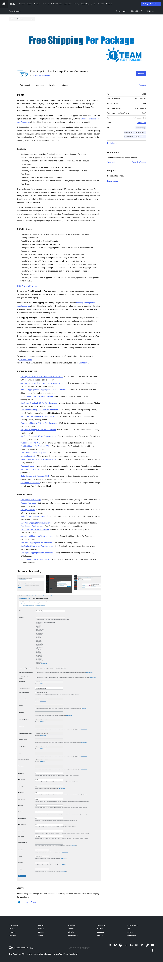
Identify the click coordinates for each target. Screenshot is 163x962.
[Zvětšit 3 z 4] (98, 578)
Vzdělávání (72, 925)
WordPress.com (132, 925)
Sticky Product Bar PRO (30, 469)
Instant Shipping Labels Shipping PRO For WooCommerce (44, 390)
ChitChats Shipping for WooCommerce (36, 543)
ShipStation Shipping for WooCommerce (37, 546)
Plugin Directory (15, 11)
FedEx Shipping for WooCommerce (35, 559)
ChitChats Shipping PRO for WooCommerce (38, 436)
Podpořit (100, 932)
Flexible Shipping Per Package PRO (35, 446)
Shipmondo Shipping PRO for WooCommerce (39, 423)
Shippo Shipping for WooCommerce (35, 529)
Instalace (53, 85)
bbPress (130, 932)
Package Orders (27, 466)
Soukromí (12, 936)
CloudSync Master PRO (30, 482)
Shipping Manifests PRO (30, 443)
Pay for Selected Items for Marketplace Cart (39, 459)
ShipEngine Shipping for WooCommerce (37, 553)
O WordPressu (14, 925)
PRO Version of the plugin (27, 286)
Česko (32, 948)
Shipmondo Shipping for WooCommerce (37, 536)
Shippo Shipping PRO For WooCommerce (37, 416)
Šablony (41, 929)
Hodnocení (39, 85)
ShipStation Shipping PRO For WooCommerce (39, 410)
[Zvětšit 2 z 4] (69, 578)
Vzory (40, 936)
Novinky (12, 929)
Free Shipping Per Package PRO (34, 453)
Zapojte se (101, 925)
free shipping (140, 128)
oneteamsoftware (42, 75)
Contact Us (83, 363)
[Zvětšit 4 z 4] (98, 597)
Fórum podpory (113, 181)
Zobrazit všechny (139, 162)
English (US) (141, 123)
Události (100, 929)
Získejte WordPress (151, 4)
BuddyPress (131, 936)
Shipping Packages (28, 503)
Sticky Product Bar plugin (31, 500)
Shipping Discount (28, 509)
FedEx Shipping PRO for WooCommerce (37, 396)
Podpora (142, 85)
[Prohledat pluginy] (32, 19)
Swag (100, 936)
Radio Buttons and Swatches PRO (35, 476)
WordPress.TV (73, 936)
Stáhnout (140, 73)
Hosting (12, 932)
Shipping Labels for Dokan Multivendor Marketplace (42, 383)
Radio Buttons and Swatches (33, 516)
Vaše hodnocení (113, 162)
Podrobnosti (25, 85)
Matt (128, 929)
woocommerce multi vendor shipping (135, 132)
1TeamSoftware (25, 359)
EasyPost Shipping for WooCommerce (36, 523)
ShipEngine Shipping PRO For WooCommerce (39, 403)
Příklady (41, 925)
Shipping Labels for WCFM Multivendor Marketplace (42, 376)
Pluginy (41, 932)
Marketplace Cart (28, 456)
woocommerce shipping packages (135, 137)
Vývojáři (65, 85)
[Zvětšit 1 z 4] (41, 578)
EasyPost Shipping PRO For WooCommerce (38, 429)
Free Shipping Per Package (32, 526)
